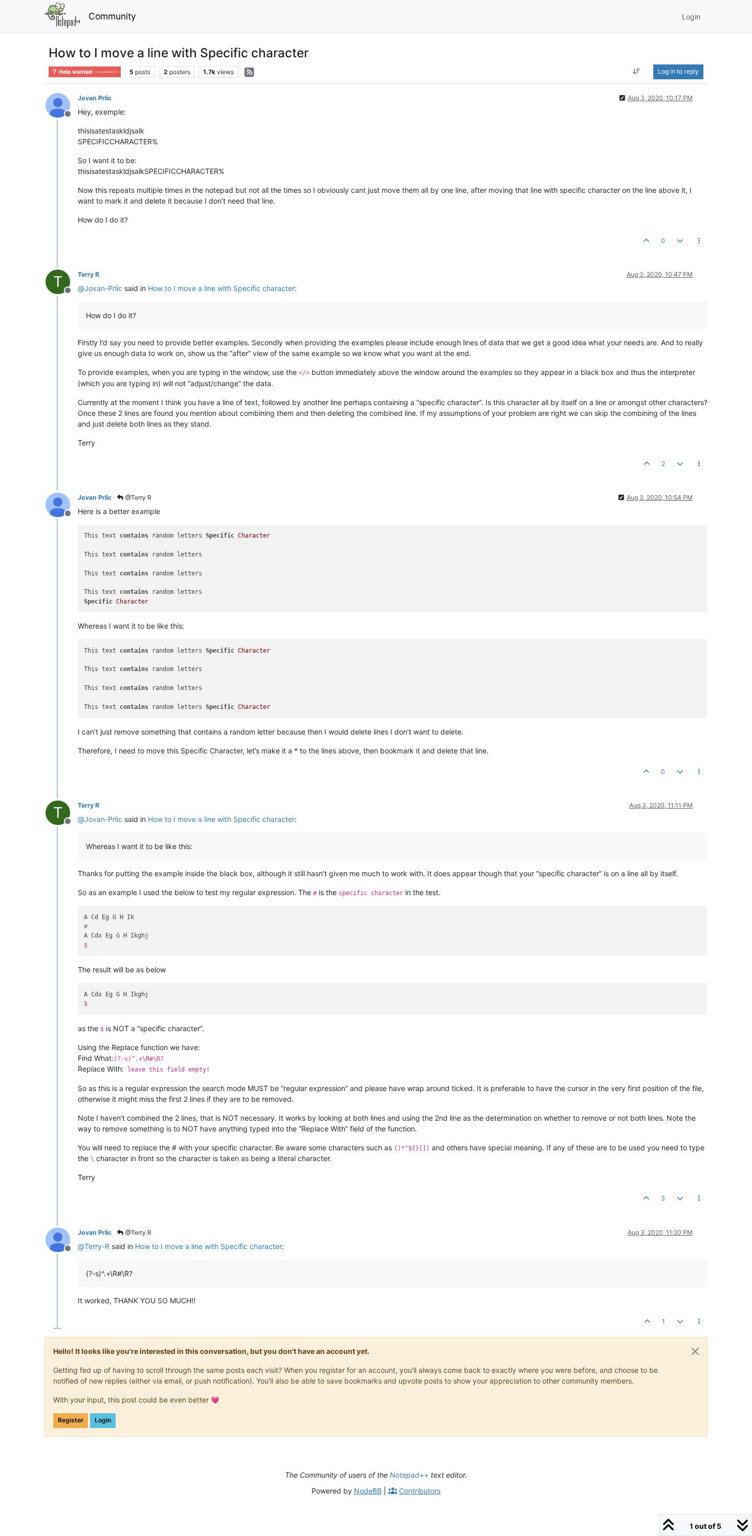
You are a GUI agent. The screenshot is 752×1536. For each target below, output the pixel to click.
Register (70, 1420)
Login (103, 1420)
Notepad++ (409, 1475)
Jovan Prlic (95, 98)
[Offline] (62, 104)
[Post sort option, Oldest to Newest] (636, 71)
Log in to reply (678, 71)
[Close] (695, 1351)
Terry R (88, 274)
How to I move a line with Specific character (221, 288)
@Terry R (137, 497)
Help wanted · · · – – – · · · (88, 72)
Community (112, 16)
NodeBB (368, 1490)
